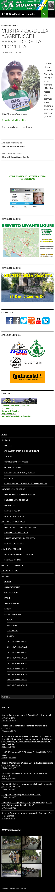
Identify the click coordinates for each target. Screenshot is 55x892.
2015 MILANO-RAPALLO (17, 641)
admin (19, 52)
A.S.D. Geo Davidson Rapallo (17, 14)
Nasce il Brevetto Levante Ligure (19, 494)
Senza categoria (9, 26)
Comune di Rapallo (10, 411)
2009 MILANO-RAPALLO (17, 674)
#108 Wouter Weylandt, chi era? (19, 473)
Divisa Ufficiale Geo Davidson (18, 554)
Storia (10, 620)
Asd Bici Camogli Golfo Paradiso (16, 416)
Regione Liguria (8, 413)
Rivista (7, 609)
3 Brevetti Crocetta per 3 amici (15, 155)
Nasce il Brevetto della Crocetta (20, 527)
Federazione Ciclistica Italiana (15, 405)
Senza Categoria (12, 603)
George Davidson (12, 467)
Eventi (7, 598)
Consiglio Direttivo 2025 (16, 462)
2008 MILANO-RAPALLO (17, 679)
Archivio (5, 576)
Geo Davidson (11, 592)
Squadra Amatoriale (11, 549)
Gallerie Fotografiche (12, 565)
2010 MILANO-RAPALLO (17, 669)
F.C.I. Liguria (6, 408)
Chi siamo (6, 440)
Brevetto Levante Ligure (13, 489)
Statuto (8, 456)
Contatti (8, 478)
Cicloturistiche (12, 587)
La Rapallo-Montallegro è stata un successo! (21, 794)
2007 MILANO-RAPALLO (17, 685)
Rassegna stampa (12, 511)
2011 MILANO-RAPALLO (17, 663)
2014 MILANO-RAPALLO (17, 647)
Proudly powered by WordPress (13, 888)
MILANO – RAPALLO (12, 614)
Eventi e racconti (9, 571)
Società (8, 445)
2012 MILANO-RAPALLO (17, 658)
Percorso (12, 625)
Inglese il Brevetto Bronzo (13, 145)
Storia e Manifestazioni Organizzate (21, 451)
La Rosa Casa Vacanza (14, 516)
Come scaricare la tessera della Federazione (25, 483)
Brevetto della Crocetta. (13, 119)
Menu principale (51, 14)
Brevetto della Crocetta (13, 522)
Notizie (7, 581)
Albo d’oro (12, 630)
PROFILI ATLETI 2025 (12, 560)
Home (4, 434)
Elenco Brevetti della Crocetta (19, 538)
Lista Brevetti (10, 505)
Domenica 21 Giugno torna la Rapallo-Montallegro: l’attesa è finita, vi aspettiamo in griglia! (26, 803)
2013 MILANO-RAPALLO (17, 652)
